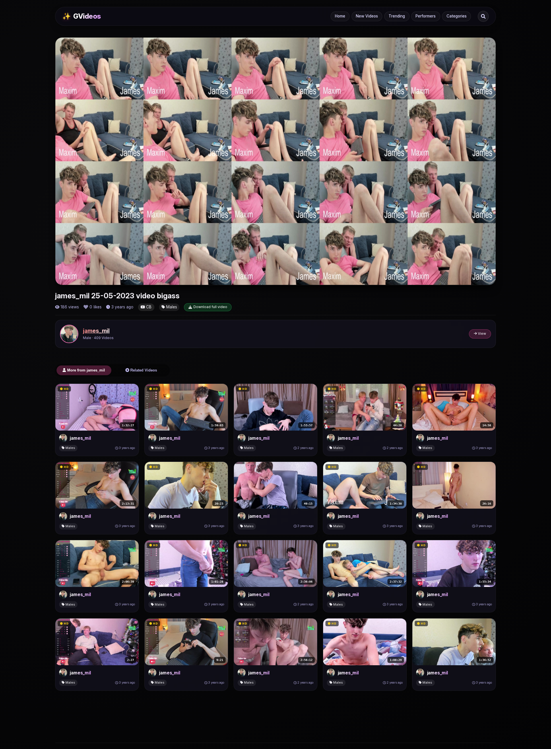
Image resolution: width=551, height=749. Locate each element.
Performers (426, 16)
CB (148, 307)
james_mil (96, 330)
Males (171, 307)
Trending (397, 16)
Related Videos (143, 370)
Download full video (210, 307)
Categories (457, 16)
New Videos (367, 16)
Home (340, 16)
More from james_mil (85, 370)
